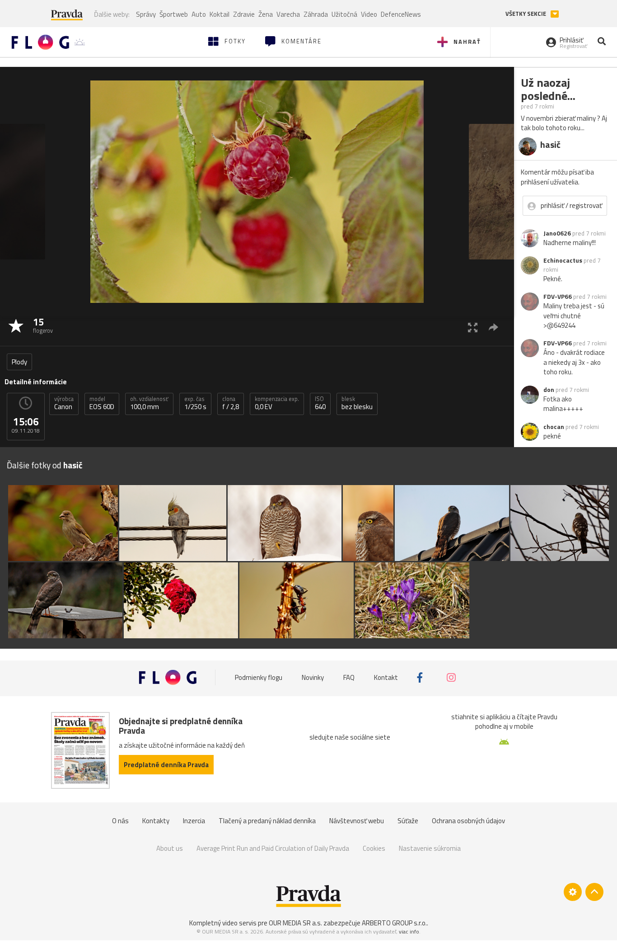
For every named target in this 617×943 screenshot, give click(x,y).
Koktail (219, 14)
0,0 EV (277, 403)
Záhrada (316, 14)
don (548, 389)
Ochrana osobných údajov (468, 820)
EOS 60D (101, 403)
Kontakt (386, 677)
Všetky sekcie (526, 13)
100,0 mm (149, 403)
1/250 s (195, 403)
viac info (409, 931)
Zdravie (244, 14)
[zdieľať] (493, 327)
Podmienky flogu (258, 677)
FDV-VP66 (557, 296)
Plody (19, 362)
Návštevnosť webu (356, 820)
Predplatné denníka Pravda (166, 764)
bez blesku (357, 403)
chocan (553, 426)
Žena (265, 14)
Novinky (313, 677)
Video (369, 14)
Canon (64, 403)
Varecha (288, 14)
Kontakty (155, 820)
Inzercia (194, 820)
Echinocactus (562, 260)
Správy (146, 14)
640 (320, 403)
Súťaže (407, 820)
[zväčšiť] (472, 327)
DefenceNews (401, 14)
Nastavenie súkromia (430, 848)
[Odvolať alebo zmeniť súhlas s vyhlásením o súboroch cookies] (573, 892)
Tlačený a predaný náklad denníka (267, 820)
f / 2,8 (230, 403)
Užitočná (344, 14)
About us (169, 848)
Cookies (374, 848)
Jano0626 (557, 233)
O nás (120, 820)
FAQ (349, 677)
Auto (199, 14)
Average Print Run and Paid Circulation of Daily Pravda (272, 848)
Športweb (173, 14)
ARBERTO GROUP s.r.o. (394, 923)
